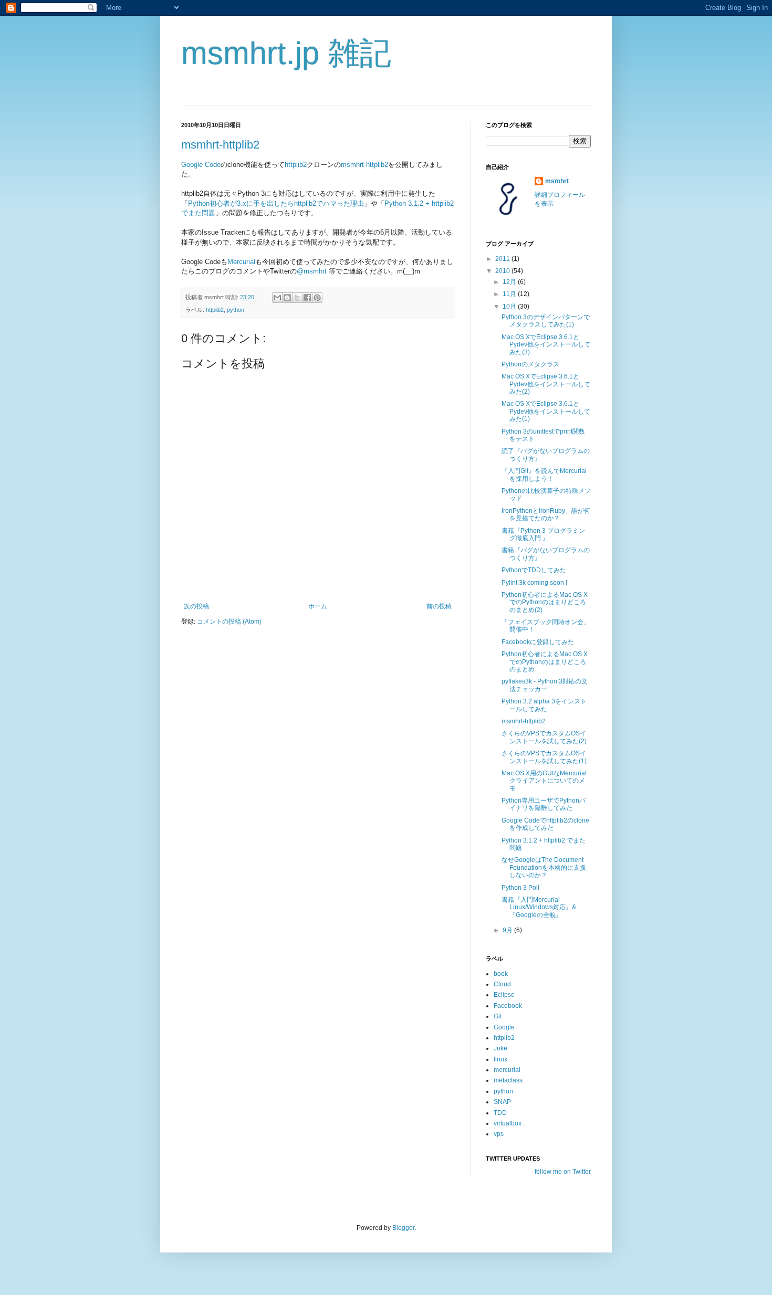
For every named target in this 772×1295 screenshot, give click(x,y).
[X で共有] (297, 297)
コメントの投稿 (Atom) (229, 621)
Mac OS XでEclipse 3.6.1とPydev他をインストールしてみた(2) (546, 384)
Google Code (201, 165)
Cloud (502, 984)
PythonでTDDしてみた (534, 570)
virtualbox (507, 1123)
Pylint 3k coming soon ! (534, 582)
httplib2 (296, 165)
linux (500, 1059)
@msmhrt (312, 271)
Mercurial (241, 262)
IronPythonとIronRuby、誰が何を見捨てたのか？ (546, 514)
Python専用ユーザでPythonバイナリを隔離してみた (544, 804)
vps (499, 1134)
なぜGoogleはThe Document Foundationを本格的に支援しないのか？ (544, 867)
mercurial (507, 1069)
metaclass (508, 1080)
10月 (510, 306)
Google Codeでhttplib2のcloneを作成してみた (545, 824)
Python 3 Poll (520, 887)
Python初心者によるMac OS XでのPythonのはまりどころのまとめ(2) (545, 602)
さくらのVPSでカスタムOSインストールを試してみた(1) (544, 757)
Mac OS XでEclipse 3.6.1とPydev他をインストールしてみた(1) (546, 411)
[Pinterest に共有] (317, 297)
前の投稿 (439, 606)
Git (498, 1016)
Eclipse (504, 994)
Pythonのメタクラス (530, 364)
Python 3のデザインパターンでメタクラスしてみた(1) (546, 320)
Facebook (508, 1005)
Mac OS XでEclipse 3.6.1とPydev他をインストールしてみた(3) (546, 344)
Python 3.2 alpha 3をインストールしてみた (544, 705)
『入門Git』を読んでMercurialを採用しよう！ (544, 474)
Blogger (403, 1227)
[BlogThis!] (287, 297)
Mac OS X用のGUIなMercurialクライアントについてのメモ (544, 781)
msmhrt (557, 181)
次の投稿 (196, 606)
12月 (510, 282)
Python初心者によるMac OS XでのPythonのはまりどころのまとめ (545, 661)
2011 (503, 258)
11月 (510, 294)
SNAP (502, 1102)
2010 (503, 271)
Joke (500, 1048)
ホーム (317, 606)
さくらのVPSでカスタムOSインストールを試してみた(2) (544, 737)
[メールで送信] (277, 297)
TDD (500, 1113)
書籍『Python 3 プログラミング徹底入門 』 (543, 534)
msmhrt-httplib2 (220, 144)
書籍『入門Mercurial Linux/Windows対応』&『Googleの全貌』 (539, 907)
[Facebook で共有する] (307, 297)
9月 (508, 930)
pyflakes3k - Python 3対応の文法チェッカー (545, 685)
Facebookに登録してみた (538, 642)
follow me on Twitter (563, 1171)
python (235, 310)
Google (504, 1027)
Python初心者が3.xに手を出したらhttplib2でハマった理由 (276, 203)
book (501, 973)
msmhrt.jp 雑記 (286, 53)
